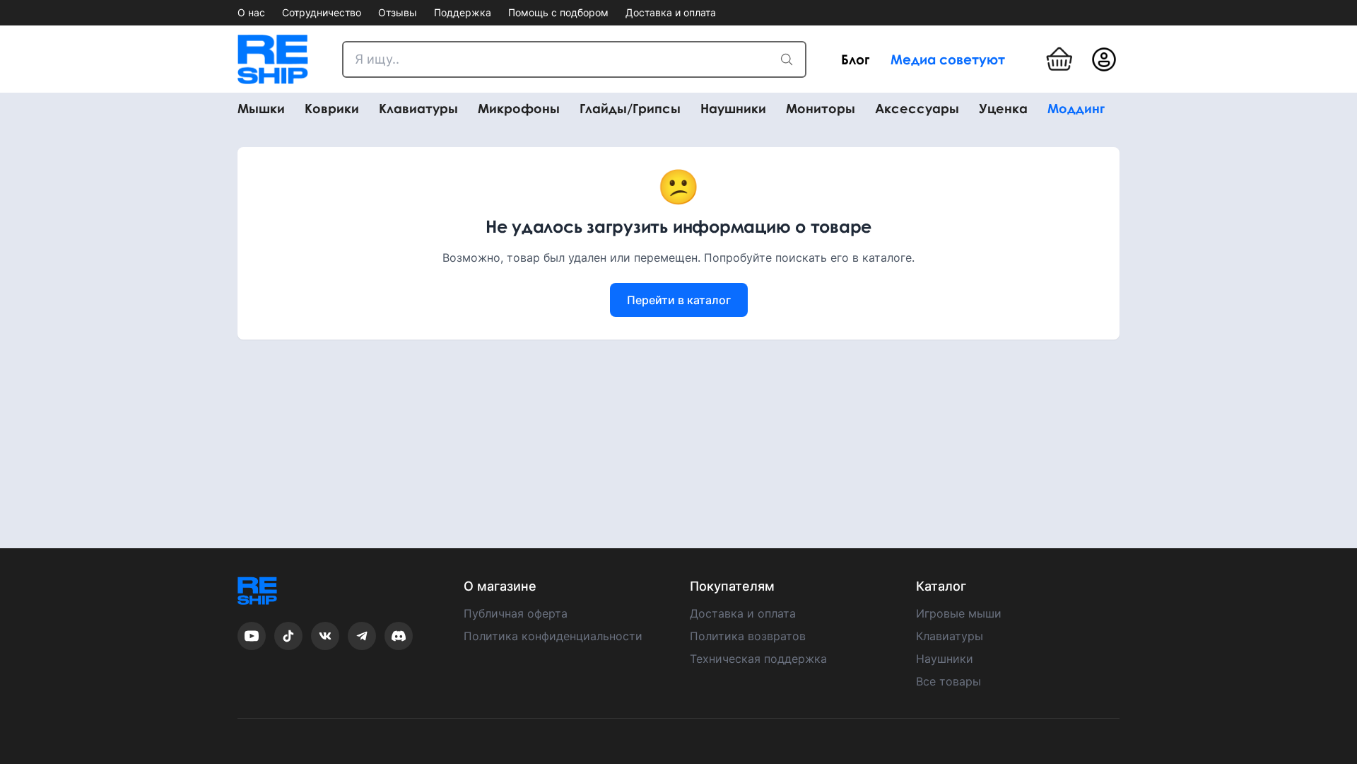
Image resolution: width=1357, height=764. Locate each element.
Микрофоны (519, 108)
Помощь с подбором (558, 12)
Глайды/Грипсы (630, 108)
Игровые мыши (958, 613)
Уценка (1003, 108)
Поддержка (462, 12)
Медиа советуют (948, 59)
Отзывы (397, 12)
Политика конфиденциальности (553, 636)
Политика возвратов (748, 636)
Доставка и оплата (670, 12)
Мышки (261, 108)
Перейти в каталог (679, 300)
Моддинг (1076, 108)
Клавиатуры (418, 108)
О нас (251, 12)
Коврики (332, 108)
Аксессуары (917, 108)
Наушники (733, 108)
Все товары (948, 681)
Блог (855, 59)
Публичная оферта (516, 613)
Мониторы (820, 108)
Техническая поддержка (758, 659)
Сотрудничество (321, 12)
